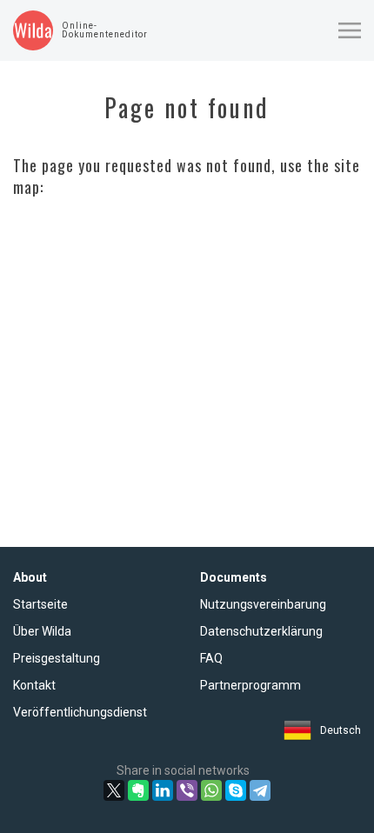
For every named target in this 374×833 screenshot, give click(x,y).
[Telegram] (260, 790)
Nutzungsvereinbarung (263, 604)
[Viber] (187, 790)
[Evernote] (138, 790)
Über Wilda (42, 631)
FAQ (211, 658)
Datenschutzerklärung (261, 631)
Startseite (40, 604)
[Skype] (235, 790)
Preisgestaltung (56, 658)
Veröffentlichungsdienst (80, 712)
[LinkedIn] (162, 790)
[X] (114, 790)
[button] (349, 30)
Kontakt (34, 685)
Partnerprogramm (250, 685)
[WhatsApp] (211, 790)
